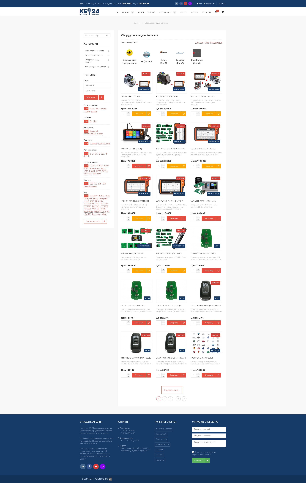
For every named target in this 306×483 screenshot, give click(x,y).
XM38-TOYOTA (100, 211)
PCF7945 (104, 204)
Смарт (100, 134)
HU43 (86, 169)
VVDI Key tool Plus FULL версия (169, 201)
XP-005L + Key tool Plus (131, 97)
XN (108, 211)
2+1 (96, 153)
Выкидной (94, 131)
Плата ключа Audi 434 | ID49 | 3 (203, 253)
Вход (200, 3)
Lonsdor (103, 109)
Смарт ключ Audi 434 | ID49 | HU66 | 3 (206, 306)
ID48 (92, 201)
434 (99, 183)
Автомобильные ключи (94, 51)
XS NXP (88, 214)
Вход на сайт (161, 434)
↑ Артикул (199, 42)
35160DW (93, 196)
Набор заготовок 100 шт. (202, 358)
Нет (95, 121)
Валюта (223, 3)
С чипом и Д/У (104, 143)
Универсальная (90, 186)
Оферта (159, 455)
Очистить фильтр (93, 221)
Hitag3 (86, 201)
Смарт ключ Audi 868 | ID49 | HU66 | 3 (136, 358)
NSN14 (92, 171)
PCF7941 (95, 204)
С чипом (93, 143)
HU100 (92, 166)
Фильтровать (91, 97)
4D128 (101, 196)
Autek (92, 109)
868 (104, 183)
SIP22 (98, 171)
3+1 (102, 153)
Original (87, 111)
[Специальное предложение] (129, 53)
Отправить (198, 460)
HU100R (100, 166)
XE (98, 209)
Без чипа (96, 214)
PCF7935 (87, 204)
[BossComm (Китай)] (197, 53)
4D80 (87, 199)
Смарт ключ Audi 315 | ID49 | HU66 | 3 (171, 358)
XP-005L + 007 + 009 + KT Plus (203, 97)
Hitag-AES (103, 199)
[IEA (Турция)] (146, 54)
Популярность (216, 42)
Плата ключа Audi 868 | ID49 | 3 (133, 306)
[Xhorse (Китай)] (163, 53)
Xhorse (94, 111)
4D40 (107, 196)
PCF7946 (87, 206)
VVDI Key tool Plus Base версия (135, 201)
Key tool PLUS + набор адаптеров (171, 149)
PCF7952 (104, 206)
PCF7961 (87, 209)
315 (95, 183)
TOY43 (104, 171)
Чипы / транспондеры (94, 55)
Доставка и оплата (164, 429)
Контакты (160, 460)
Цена (207, 42)
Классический (90, 134)
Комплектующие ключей (95, 67)
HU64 (92, 169)
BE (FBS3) (94, 199)
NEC (102, 201)
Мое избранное (162, 444)
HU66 (97, 169)
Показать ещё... (171, 390)
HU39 (106, 166)
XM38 (103, 209)
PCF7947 (95, 206)
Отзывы (159, 450)
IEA (97, 109)
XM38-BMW (88, 211)
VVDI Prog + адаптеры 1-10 (132, 253)
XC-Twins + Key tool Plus (167, 97)
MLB (97, 201)
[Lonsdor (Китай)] (180, 53)
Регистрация (210, 3)
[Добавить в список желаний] (148, 113)
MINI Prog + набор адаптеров (169, 253)
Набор (103, 214)
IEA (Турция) (146, 61)
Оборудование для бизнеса (92, 61)
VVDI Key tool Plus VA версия (203, 149)
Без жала (97, 174)
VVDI (94, 209)
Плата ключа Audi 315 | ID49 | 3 (168, 306)
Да (91, 121)
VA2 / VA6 (87, 174)
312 (91, 183)
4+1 (85, 156)
